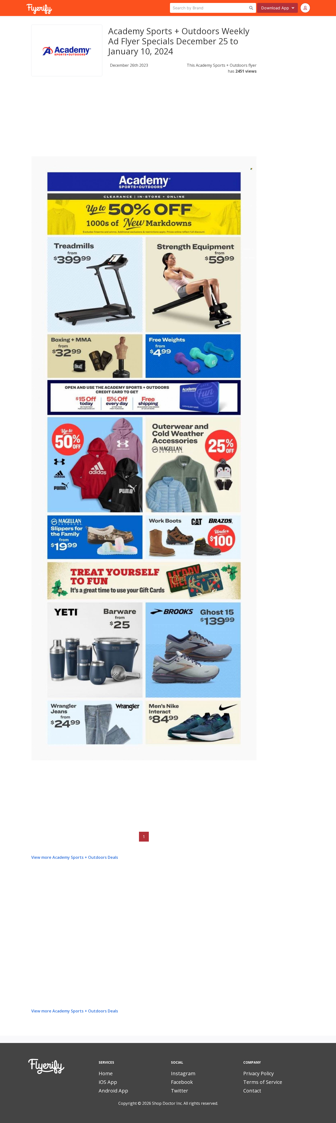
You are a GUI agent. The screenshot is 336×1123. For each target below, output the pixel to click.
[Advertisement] (144, 121)
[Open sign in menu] (305, 8)
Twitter (179, 1090)
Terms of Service (262, 1082)
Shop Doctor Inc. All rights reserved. (185, 1103)
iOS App (108, 1082)
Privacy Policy (258, 1073)
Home (106, 1073)
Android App (113, 1090)
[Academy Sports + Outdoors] (66, 50)
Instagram (183, 1073)
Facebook (182, 1082)
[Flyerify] (27, 7)
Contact (252, 1090)
